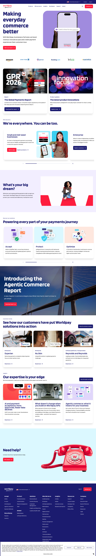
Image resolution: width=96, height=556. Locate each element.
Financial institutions (47, 537)
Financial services (46, 516)
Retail (43, 529)
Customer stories (59, 504)
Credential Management (33, 504)
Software (44, 531)
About (81, 499)
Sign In (90, 1)
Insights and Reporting (35, 508)
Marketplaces (20, 513)
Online (5, 499)
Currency (6, 518)
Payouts (6, 515)
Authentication (20, 501)
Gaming (44, 519)
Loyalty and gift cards (35, 510)
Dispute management (22, 504)
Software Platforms (21, 515)
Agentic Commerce (8, 506)
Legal (81, 511)
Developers (52, 6)
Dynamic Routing (34, 501)
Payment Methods (8, 509)
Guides (56, 501)
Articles (57, 499)
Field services (45, 514)
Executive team (84, 501)
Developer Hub (71, 504)
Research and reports (60, 506)
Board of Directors (84, 504)
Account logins (71, 501)
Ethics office (71, 509)
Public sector (45, 524)
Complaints (70, 506)
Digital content (45, 511)
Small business (45, 499)
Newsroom (82, 509)
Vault (18, 506)
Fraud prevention (21, 499)
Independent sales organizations (46, 540)
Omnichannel (7, 504)
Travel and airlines (46, 534)
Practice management (47, 521)
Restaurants (45, 526)
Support (59, 6)
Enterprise (44, 501)
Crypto (44, 509)
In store (6, 501)
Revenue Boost (33, 499)
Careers (85, 1)
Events (82, 506)
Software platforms (47, 504)
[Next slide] (72, 163)
